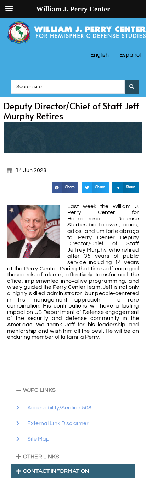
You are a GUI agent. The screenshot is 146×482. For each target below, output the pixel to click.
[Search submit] (132, 87)
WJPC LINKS (39, 390)
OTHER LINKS (41, 456)
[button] (65, 187)
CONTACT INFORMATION (56, 471)
